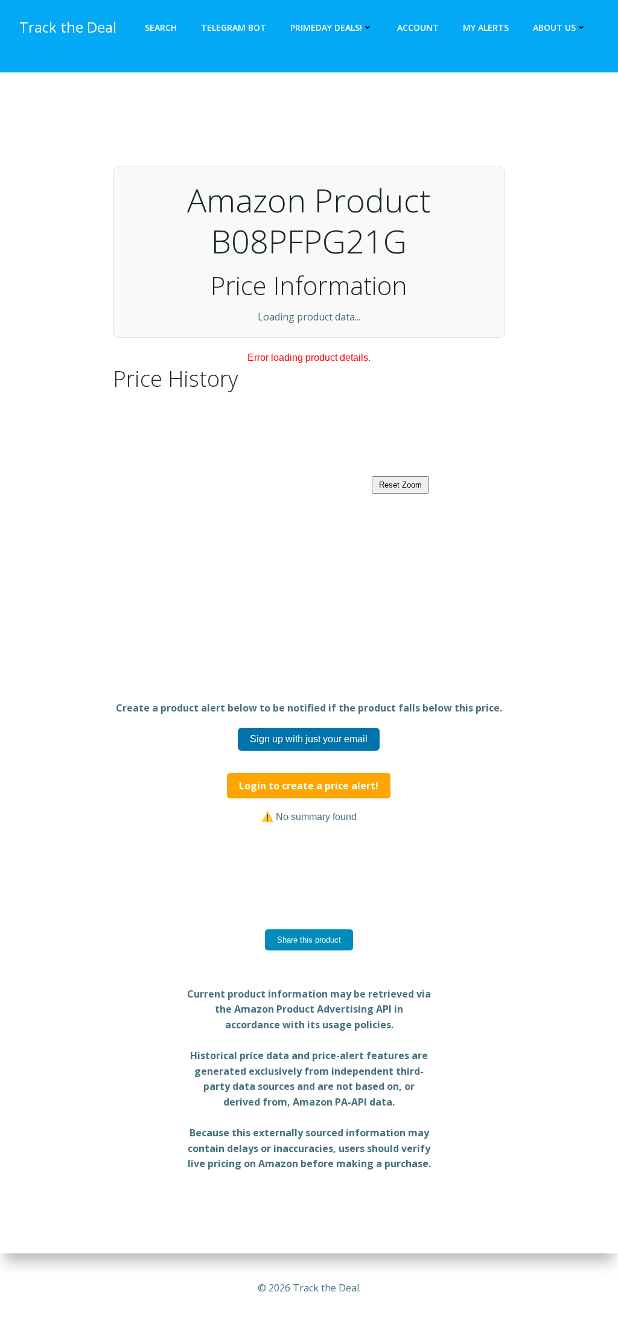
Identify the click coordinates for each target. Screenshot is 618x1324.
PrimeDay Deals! (326, 27)
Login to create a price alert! (308, 840)
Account (418, 27)
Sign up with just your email (309, 793)
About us (554, 27)
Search (161, 27)
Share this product (309, 994)
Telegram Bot (233, 27)
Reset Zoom (400, 539)
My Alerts (486, 27)
